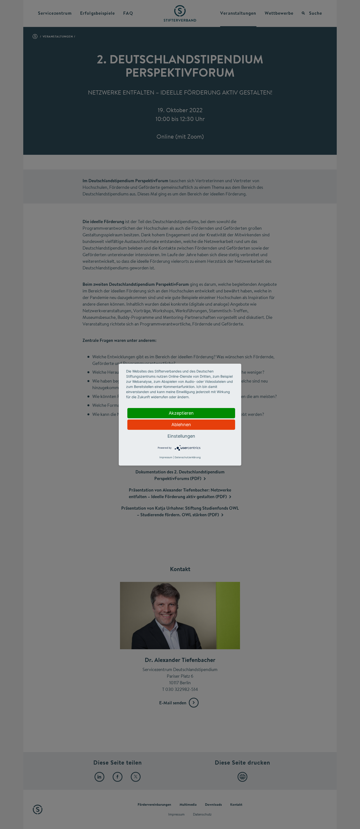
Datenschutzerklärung (188, 457)
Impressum (165, 457)
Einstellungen (181, 436)
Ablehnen (181, 424)
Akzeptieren (181, 413)
